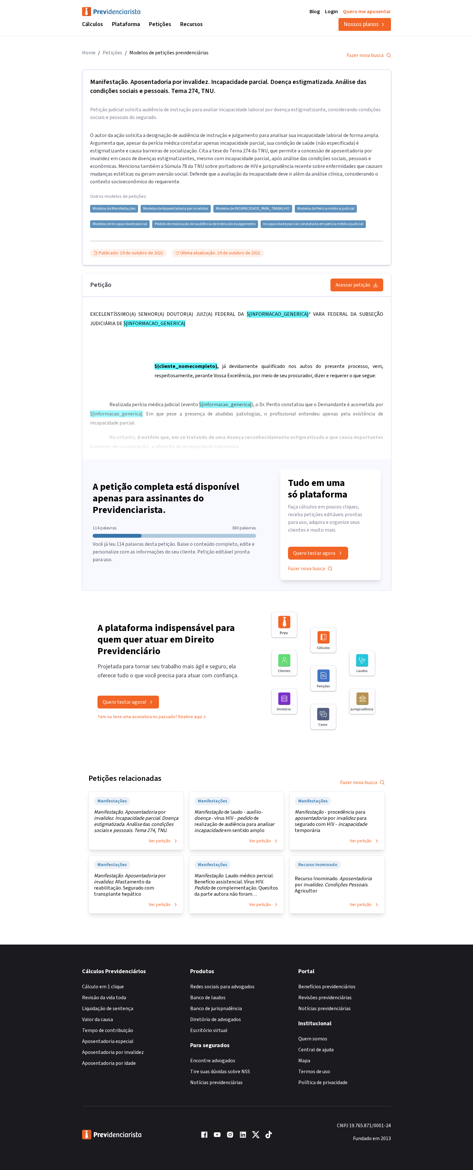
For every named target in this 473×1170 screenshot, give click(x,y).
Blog (315, 11)
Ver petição (160, 841)
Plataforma (126, 24)
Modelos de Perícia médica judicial (325, 208)
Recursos (191, 24)
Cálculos (92, 24)
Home (89, 52)
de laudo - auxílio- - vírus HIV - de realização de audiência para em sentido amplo (234, 821)
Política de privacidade (323, 1082)
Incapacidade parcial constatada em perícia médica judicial (313, 224)
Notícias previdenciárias (216, 1082)
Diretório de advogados (215, 1019)
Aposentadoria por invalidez (113, 1052)
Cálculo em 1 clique (103, 987)
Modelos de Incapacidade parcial (120, 224)
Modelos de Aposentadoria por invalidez (175, 208)
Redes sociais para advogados (222, 987)
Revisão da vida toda (104, 998)
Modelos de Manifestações (114, 208)
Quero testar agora (314, 553)
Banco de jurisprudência (216, 1008)
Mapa (304, 1061)
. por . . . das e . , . (136, 821)
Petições (160, 24)
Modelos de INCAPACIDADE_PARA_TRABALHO (253, 208)
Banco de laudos (208, 998)
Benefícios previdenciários (327, 987)
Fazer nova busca (365, 55)
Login (331, 11)
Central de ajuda (316, 1050)
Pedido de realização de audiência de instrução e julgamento (205, 224)
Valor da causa (97, 1019)
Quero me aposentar (367, 11)
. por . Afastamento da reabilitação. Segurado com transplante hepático (130, 885)
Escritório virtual (208, 1030)
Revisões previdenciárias (325, 998)
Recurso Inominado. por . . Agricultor (333, 885)
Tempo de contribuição (107, 1030)
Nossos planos (361, 24)
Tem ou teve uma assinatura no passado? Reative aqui (149, 717)
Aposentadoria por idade (109, 1063)
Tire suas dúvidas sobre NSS (220, 1071)
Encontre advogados (212, 1061)
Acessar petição (353, 284)
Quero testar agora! (124, 702)
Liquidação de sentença (107, 1008)
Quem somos (312, 1039)
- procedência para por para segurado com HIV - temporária (331, 821)
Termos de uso (314, 1071)
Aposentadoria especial (108, 1041)
